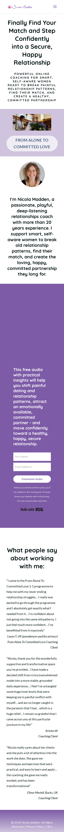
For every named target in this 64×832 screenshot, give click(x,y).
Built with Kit (32, 509)
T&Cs (49, 826)
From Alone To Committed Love (32, 143)
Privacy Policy (34, 826)
